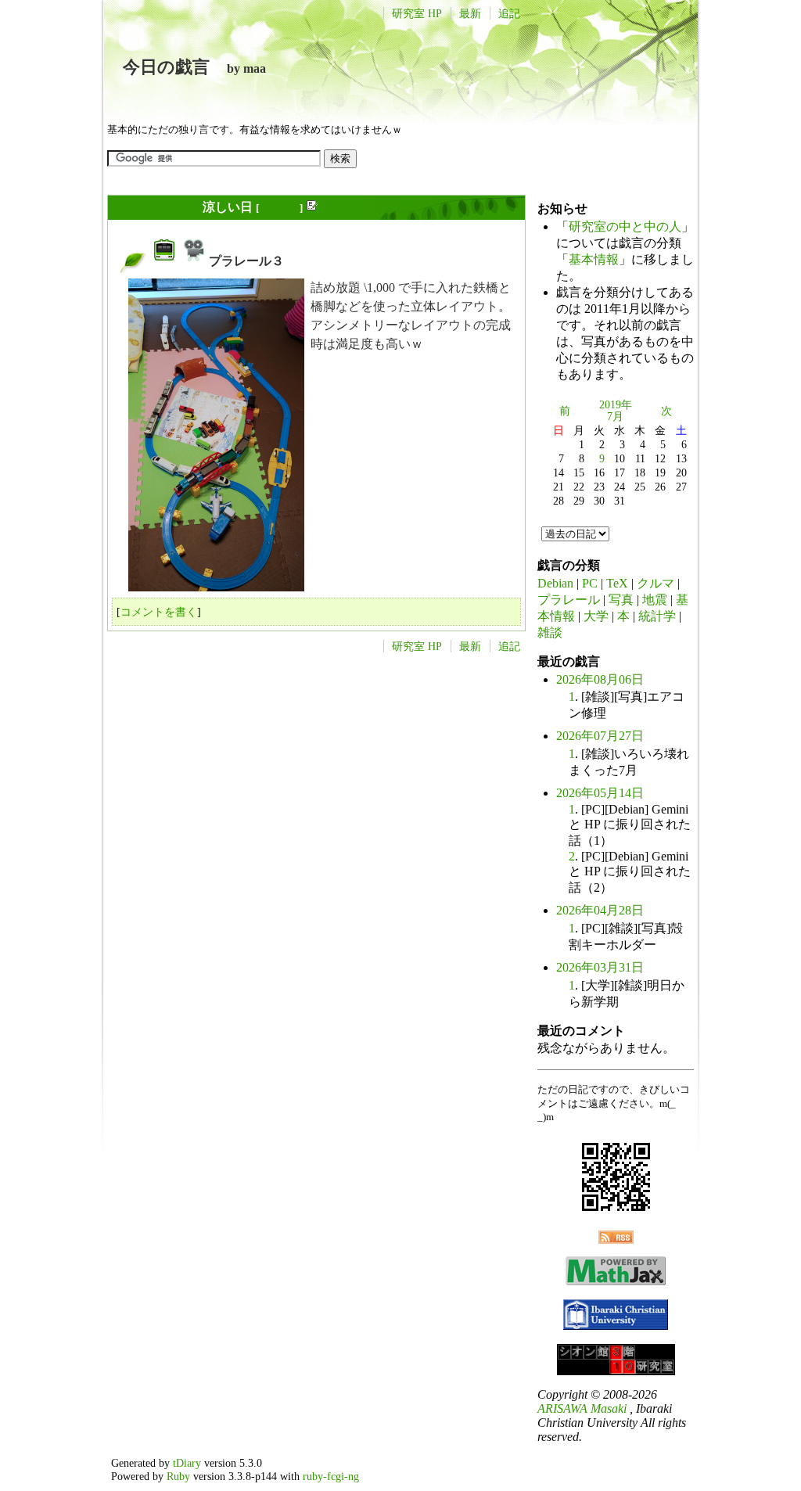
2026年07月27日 (600, 735)
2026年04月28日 (600, 910)
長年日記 (279, 208)
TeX (617, 583)
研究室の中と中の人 (625, 226)
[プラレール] (164, 261)
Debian (555, 583)
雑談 (549, 632)
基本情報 (594, 259)
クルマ (655, 583)
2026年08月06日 (600, 679)
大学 (596, 616)
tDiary (187, 1463)
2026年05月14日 (600, 792)
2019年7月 (615, 410)
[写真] (194, 261)
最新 (470, 13)
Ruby (178, 1476)
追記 (509, 13)
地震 (654, 599)
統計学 (657, 616)
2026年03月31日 (600, 967)
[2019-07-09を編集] (312, 208)
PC (590, 583)
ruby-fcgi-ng (331, 1476)
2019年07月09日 (155, 207)
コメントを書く (158, 611)
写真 (621, 599)
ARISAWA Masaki (582, 1408)
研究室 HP (417, 13)
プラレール (568, 599)
